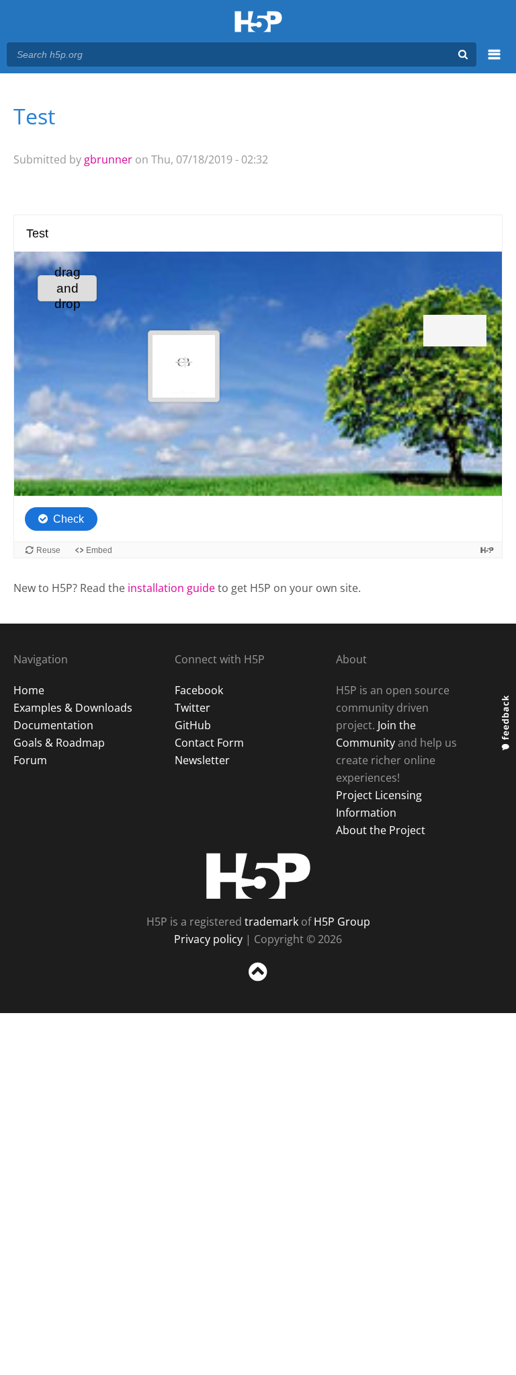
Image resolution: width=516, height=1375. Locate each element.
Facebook (199, 690)
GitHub (193, 725)
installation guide (171, 588)
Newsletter (202, 760)
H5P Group (342, 921)
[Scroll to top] (258, 984)
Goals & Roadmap (59, 742)
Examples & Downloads (72, 707)
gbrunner (108, 159)
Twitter (192, 707)
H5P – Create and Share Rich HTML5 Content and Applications (258, 22)
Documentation (53, 725)
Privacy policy (208, 939)
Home (28, 690)
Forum (30, 760)
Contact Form (209, 742)
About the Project (380, 830)
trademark (271, 921)
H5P (258, 875)
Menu (494, 62)
